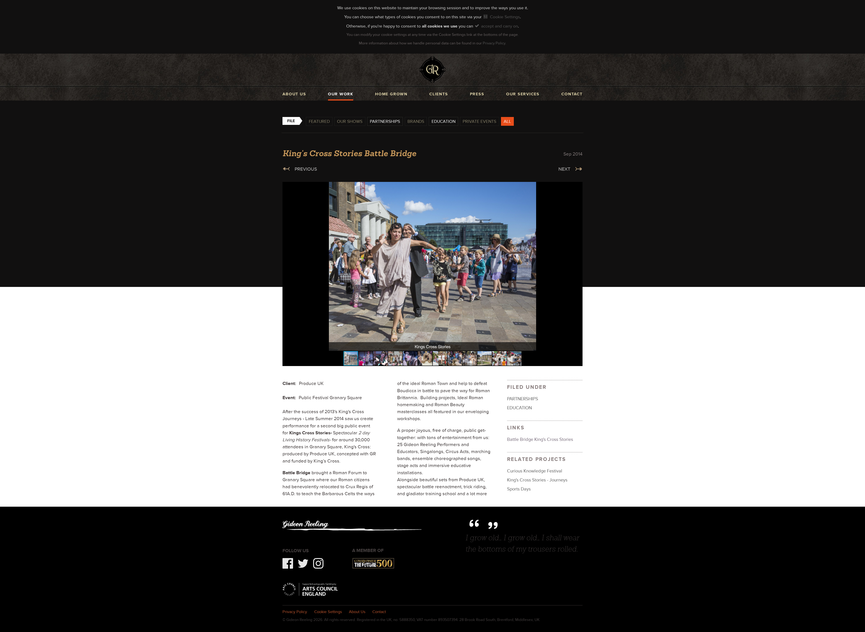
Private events (479, 121)
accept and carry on (499, 26)
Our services (522, 94)
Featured (319, 121)
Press (477, 94)
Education (443, 121)
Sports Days (519, 488)
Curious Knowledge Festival (534, 470)
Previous (306, 169)
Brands (415, 121)
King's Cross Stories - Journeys (537, 479)
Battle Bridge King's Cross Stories (540, 439)
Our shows (349, 121)
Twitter (303, 563)
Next (564, 169)
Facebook (287, 563)
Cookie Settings (505, 16)
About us (294, 94)
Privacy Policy (494, 43)
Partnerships (385, 121)
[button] (578, 186)
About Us (357, 611)
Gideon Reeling (432, 70)
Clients (438, 94)
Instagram (318, 563)
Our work (340, 94)
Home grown (391, 94)
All (507, 121)
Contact (571, 94)
